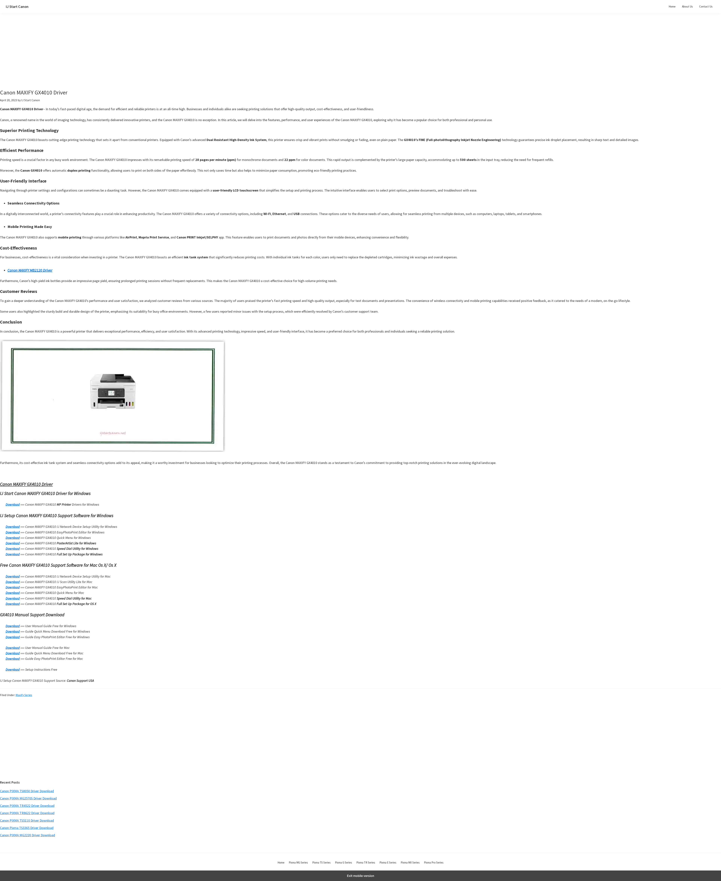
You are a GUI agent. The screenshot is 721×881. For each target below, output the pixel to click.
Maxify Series (24, 695)
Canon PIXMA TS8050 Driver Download (27, 791)
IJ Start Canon (17, 6)
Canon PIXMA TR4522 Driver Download (27, 805)
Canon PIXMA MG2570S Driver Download (28, 798)
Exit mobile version (360, 876)
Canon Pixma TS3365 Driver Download (27, 828)
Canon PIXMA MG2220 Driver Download (27, 835)
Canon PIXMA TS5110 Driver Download (27, 820)
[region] (325, 56)
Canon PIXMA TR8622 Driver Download (27, 813)
